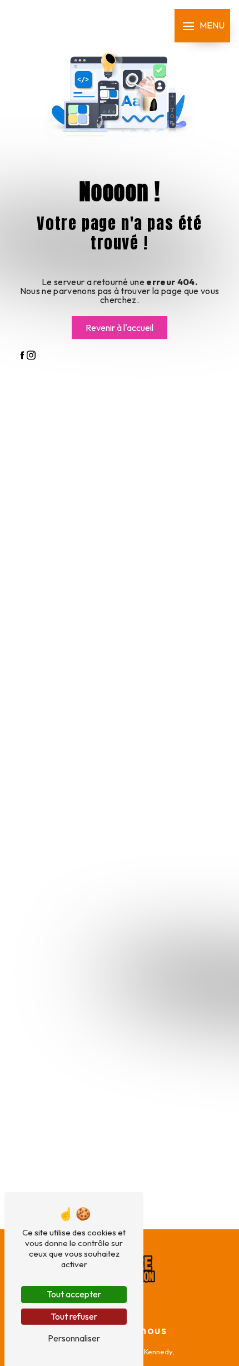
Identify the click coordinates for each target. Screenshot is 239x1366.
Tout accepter (74, 1294)
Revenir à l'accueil (119, 327)
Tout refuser (74, 1316)
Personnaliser (74, 1338)
